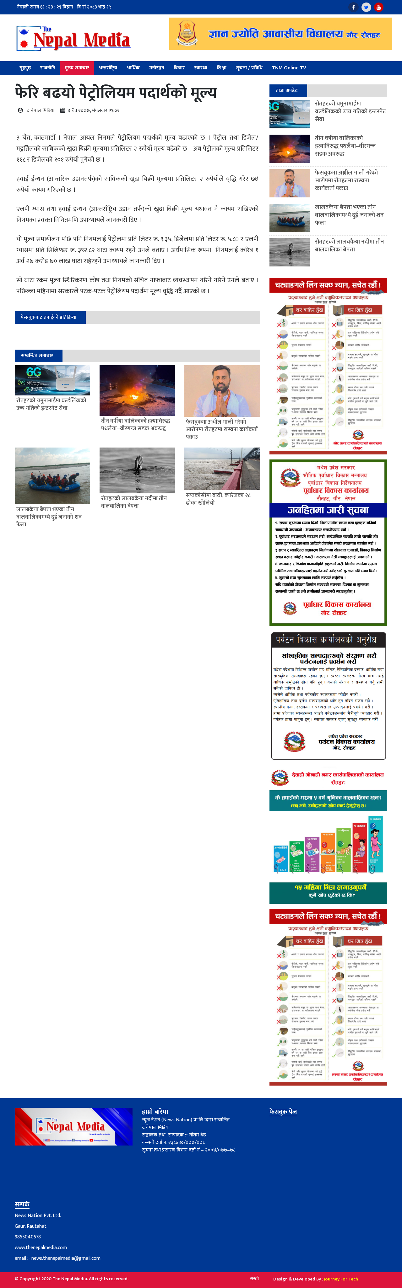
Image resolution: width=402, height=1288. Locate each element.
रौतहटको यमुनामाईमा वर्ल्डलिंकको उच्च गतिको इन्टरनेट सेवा (350, 111)
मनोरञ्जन (156, 68)
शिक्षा (221, 68)
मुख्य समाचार (77, 68)
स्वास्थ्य (200, 68)
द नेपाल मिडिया (40, 110)
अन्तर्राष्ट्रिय (108, 68)
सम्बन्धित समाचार (37, 356)
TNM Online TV (289, 68)
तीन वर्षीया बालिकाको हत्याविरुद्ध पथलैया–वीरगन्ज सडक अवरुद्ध (345, 146)
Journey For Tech (341, 1279)
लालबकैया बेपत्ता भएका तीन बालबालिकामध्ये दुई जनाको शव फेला (349, 215)
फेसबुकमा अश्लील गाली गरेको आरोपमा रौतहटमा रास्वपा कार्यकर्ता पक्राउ (346, 180)
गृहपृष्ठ (25, 68)
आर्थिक (133, 68)
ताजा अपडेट (287, 90)
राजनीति (47, 68)
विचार (179, 68)
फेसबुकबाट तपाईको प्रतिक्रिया (48, 317)
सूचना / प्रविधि (249, 68)
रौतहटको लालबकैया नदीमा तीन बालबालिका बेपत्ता (349, 246)
